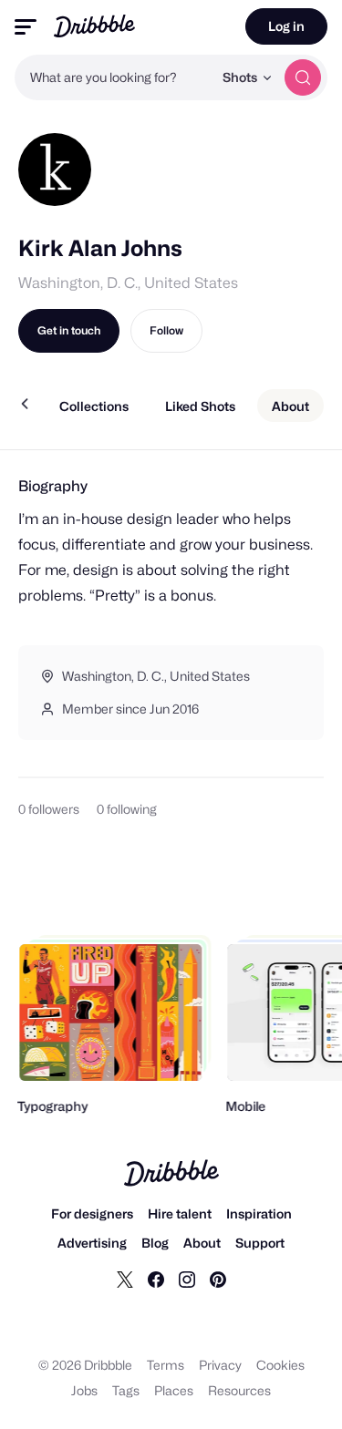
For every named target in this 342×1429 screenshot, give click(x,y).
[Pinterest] (218, 1278)
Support (260, 1242)
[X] (125, 1278)
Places (173, 1390)
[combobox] (114, 77)
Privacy (220, 1364)
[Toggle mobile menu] (25, 27)
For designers (92, 1213)
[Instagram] (187, 1278)
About (202, 1242)
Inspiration (259, 1213)
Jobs (84, 1390)
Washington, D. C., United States (128, 283)
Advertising (92, 1242)
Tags (126, 1390)
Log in (286, 26)
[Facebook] (156, 1278)
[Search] (303, 77)
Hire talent (180, 1213)
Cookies (280, 1364)
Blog (155, 1242)
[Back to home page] (94, 26)
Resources (239, 1390)
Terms (165, 1364)
